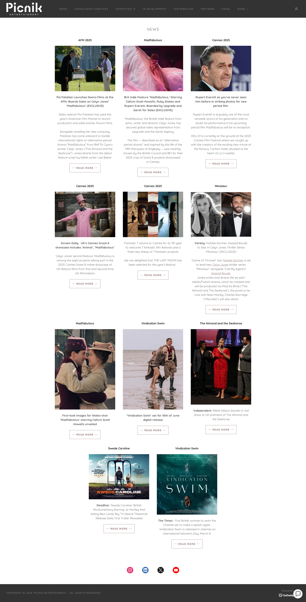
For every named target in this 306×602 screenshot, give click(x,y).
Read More (85, 168)
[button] (242, 9)
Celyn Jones (220, 264)
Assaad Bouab (220, 273)
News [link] (226, 8)
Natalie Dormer (233, 260)
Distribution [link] (184, 8)
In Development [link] (155, 8)
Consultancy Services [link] (91, 8)
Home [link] (63, 8)
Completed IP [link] (125, 8)
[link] (24, 8)
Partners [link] (208, 8)
